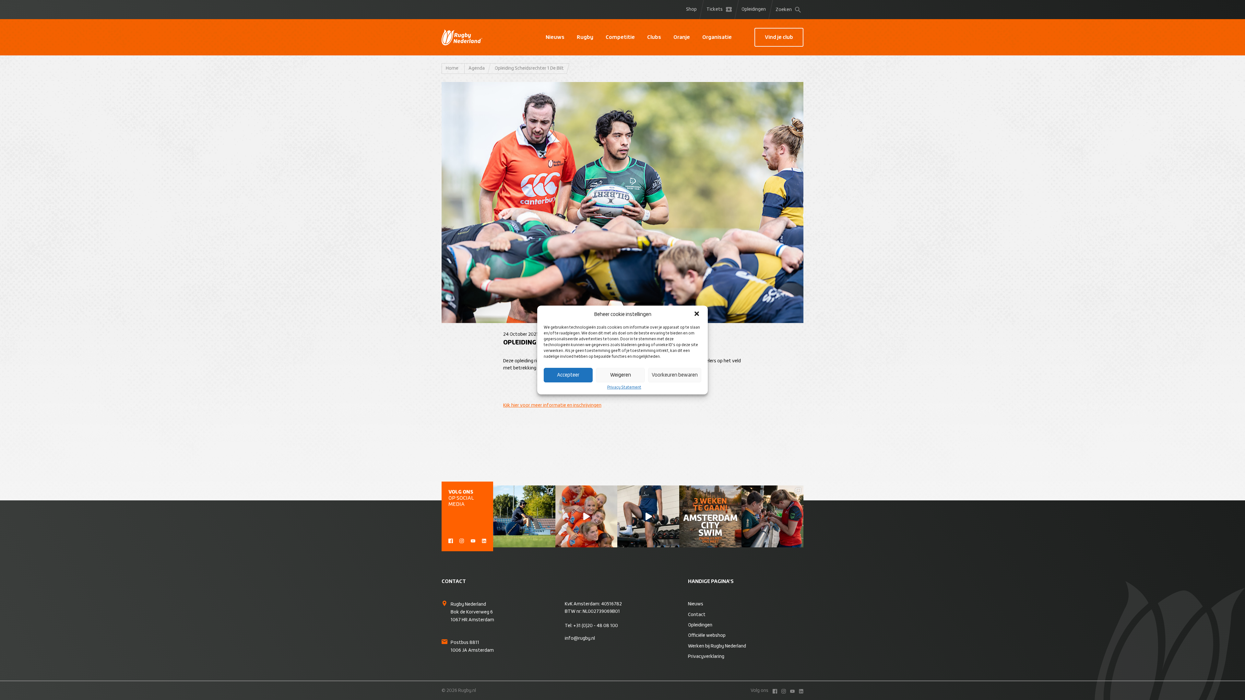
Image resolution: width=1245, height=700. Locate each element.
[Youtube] (473, 540)
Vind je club (779, 37)
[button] (697, 314)
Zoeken (784, 9)
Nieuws (555, 37)
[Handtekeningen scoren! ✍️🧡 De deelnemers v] (772, 516)
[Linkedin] (484, 540)
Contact (697, 614)
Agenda (476, 68)
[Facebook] (450, 540)
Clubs (654, 37)
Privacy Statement (624, 388)
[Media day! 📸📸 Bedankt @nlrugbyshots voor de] (586, 516)
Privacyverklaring (706, 656)
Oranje (681, 37)
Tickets (714, 9)
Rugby (585, 37)
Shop (691, 9)
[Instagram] (461, 540)
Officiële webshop (707, 635)
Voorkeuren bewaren (675, 375)
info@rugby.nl (580, 638)
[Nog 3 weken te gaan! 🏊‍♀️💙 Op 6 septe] (710, 516)
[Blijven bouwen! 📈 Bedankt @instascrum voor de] (524, 516)
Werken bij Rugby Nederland (717, 646)
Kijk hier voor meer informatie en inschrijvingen (552, 405)
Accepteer (568, 375)
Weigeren (620, 375)
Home (452, 68)
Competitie (620, 37)
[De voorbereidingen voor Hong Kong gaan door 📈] (648, 516)
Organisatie (717, 37)
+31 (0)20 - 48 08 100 (595, 626)
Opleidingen (753, 9)
